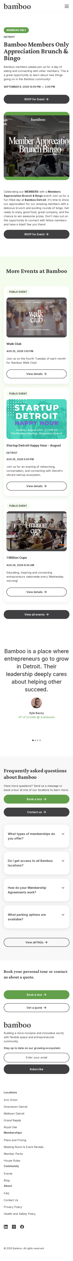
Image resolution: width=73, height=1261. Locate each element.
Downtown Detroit (15, 1106)
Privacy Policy (13, 1207)
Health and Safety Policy (20, 1213)
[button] (66, 6)
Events (8, 1173)
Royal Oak (10, 1127)
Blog (7, 1180)
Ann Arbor (11, 1100)
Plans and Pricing (15, 1140)
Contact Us (11, 1200)
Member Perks (13, 1153)
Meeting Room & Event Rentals (23, 1147)
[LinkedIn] (6, 1227)
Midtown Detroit (14, 1113)
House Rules (12, 1160)
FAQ (6, 1193)
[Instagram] (14, 1227)
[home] (17, 6)
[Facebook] (22, 1227)
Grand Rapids (12, 1120)
